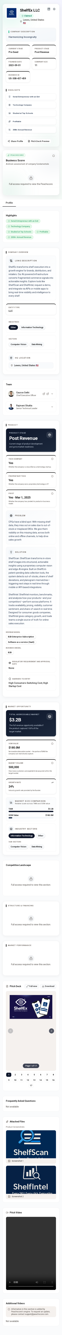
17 (31, 1085)
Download (49, 986)
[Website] (54, 9)
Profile (9, 203)
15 (47, 1080)
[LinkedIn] (48, 9)
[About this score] (53, 155)
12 (28, 1080)
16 (53, 1080)
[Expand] (52, 394)
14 (40, 1080)
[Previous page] (10, 1030)
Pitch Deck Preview (40, 141)
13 (34, 1080)
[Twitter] (47, 394)
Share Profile (17, 141)
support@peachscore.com (36, 1314)
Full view (33, 986)
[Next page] (51, 1030)
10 (15, 1080)
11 (21, 1080)
